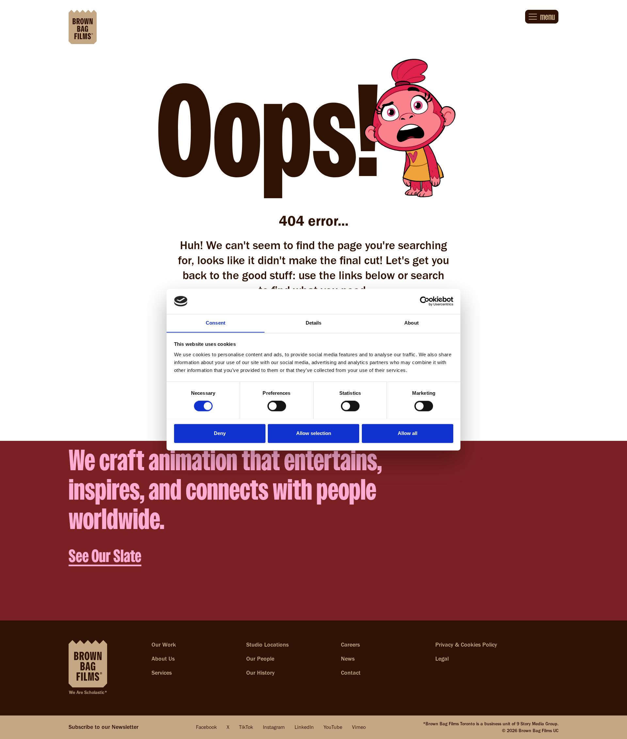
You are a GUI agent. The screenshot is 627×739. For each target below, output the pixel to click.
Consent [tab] (215, 323)
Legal (442, 658)
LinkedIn (304, 727)
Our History (260, 672)
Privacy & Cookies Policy (466, 644)
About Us (163, 658)
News (348, 658)
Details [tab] (314, 323)
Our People (260, 658)
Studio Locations (267, 644)
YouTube (333, 727)
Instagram (274, 727)
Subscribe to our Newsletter (103, 727)
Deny (220, 433)
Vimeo (359, 727)
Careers (350, 644)
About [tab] (411, 323)
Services (162, 672)
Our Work (164, 644)
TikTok (246, 727)
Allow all (407, 433)
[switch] (276, 406)
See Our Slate (105, 556)
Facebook (206, 727)
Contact (351, 672)
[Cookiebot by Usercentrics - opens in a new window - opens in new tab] (424, 301)
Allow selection (313, 433)
